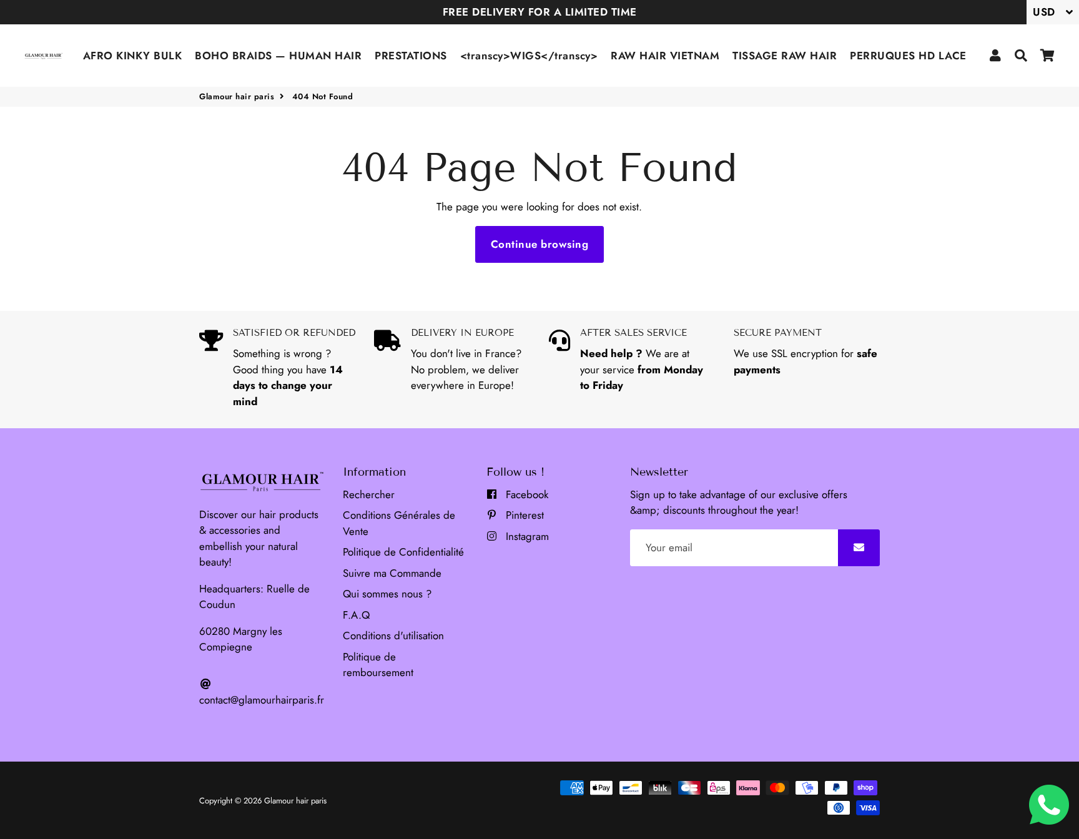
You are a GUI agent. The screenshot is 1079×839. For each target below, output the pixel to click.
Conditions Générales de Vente (399, 523)
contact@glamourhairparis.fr (261, 699)
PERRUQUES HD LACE (908, 55)
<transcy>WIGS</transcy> (529, 55)
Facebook (525, 494)
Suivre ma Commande (392, 573)
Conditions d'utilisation (393, 635)
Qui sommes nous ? (387, 593)
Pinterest (523, 515)
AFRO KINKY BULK (132, 55)
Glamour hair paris (236, 96)
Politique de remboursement (378, 664)
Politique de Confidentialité (403, 551)
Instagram (526, 536)
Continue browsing (540, 244)
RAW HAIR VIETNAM (665, 55)
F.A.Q (356, 614)
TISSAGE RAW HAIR (784, 55)
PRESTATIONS (411, 55)
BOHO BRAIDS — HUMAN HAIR (278, 55)
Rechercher (369, 494)
